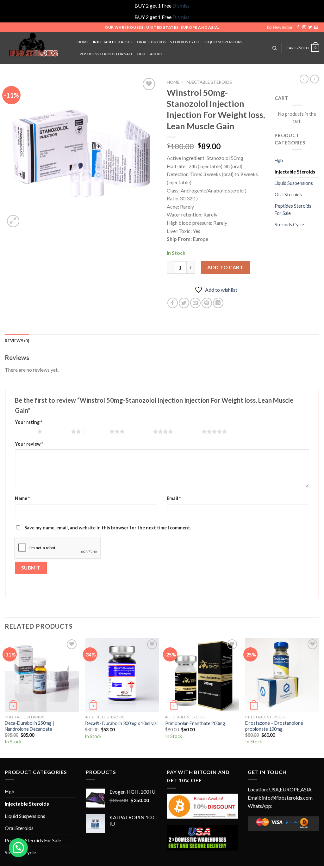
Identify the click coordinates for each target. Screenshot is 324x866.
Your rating (28, 422)
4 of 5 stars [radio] (140, 431)
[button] (18, 847)
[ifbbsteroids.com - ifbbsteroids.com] (36, 48)
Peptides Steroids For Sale (293, 209)
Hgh (279, 160)
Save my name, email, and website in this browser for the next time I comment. (107, 527)
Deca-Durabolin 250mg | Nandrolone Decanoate (29, 726)
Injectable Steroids (208, 82)
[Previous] (5, 697)
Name (22, 498)
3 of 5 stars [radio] (96, 431)
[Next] (319, 697)
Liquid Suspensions (294, 183)
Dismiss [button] (181, 6)
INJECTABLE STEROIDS (113, 42)
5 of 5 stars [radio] (189, 431)
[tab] (17, 340)
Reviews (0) (17, 340)
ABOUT (156, 54)
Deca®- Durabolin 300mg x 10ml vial (121, 723)
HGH (141, 54)
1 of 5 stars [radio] (24, 431)
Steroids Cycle (185, 42)
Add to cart (225, 267)
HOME (83, 42)
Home (173, 82)
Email (174, 498)
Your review (29, 444)
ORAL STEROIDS (151, 42)
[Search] (274, 48)
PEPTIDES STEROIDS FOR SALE (106, 54)
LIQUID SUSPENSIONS (223, 42)
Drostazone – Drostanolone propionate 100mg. (274, 726)
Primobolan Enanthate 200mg (195, 723)
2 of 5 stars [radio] (58, 431)
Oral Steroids (288, 194)
